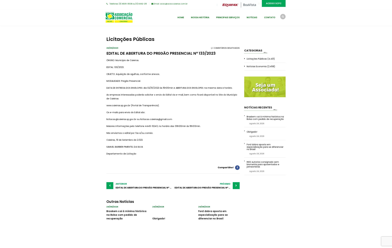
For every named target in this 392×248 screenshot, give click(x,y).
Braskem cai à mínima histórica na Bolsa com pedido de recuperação (126, 215)
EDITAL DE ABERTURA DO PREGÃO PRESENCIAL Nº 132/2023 (144, 185)
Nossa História (200, 17)
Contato (269, 17)
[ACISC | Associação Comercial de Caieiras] (119, 17)
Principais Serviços (228, 17)
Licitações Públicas (257, 58)
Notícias (252, 17)
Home (180, 17)
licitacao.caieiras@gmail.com (156, 119)
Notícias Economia (257, 66)
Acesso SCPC (273, 3)
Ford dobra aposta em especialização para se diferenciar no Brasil (213, 215)
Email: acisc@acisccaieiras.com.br (170, 3)
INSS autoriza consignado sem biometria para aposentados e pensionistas (263, 164)
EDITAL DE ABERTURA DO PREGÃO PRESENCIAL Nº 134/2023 (207, 185)
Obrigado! (158, 218)
